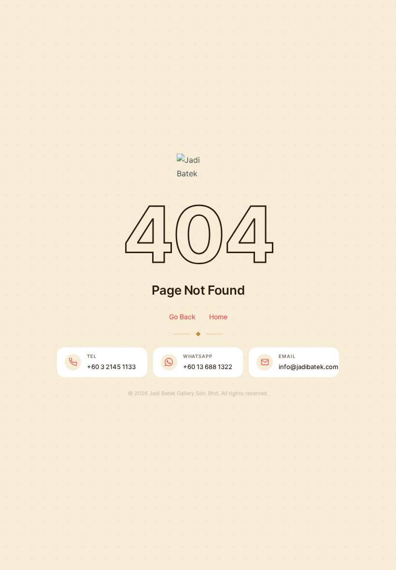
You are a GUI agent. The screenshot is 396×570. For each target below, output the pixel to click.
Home (218, 317)
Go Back (182, 317)
